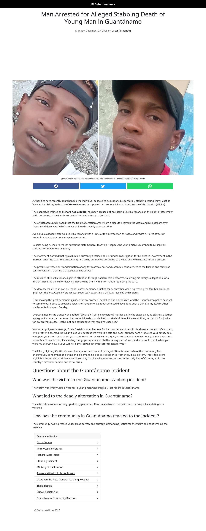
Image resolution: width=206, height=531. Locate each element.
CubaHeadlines (104, 4)
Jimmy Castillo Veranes (50, 448)
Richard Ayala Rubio (48, 454)
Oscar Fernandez (121, 30)
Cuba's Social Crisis (48, 492)
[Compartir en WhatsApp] (150, 186)
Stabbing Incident (47, 461)
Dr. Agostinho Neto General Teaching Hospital (63, 479)
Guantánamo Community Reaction (56, 498)
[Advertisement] (103, 57)
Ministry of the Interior (50, 467)
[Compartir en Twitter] (103, 186)
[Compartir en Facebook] (56, 186)
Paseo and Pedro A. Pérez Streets (56, 473)
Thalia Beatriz (44, 485)
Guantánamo (44, 442)
